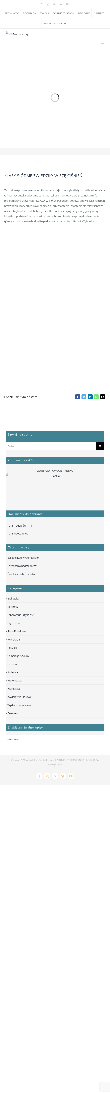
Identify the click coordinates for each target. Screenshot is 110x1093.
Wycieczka (13, 688)
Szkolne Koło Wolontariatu (23, 557)
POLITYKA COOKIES (66, 760)
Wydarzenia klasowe (19, 696)
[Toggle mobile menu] (102, 42)
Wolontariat (14, 680)
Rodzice (12, 647)
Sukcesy (12, 664)
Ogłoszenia (13, 623)
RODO (81, 760)
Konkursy (12, 606)
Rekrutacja (13, 639)
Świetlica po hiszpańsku (21, 574)
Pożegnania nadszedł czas (22, 565)
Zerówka (12, 713)
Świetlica (12, 672)
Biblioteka (13, 598)
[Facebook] (77, 397)
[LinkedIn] (90, 397)
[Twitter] (84, 397)
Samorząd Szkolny (18, 655)
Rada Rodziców (16, 631)
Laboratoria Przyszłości (20, 614)
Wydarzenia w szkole (19, 705)
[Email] (102, 397)
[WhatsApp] (96, 397)
